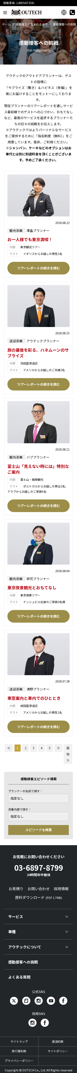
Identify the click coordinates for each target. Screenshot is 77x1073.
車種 (12, 931)
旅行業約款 (19, 1051)
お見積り (16, 888)
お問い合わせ (39, 888)
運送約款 (57, 1041)
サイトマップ (19, 1041)
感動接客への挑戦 (23, 961)
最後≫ (68, 753)
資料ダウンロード (38, 897)
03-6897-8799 (38, 869)
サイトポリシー (58, 1051)
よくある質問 (19, 977)
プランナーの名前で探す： (25, 791)
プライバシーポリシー (19, 1061)
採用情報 (61, 888)
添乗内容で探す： (19, 809)
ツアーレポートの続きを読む (38, 268)
